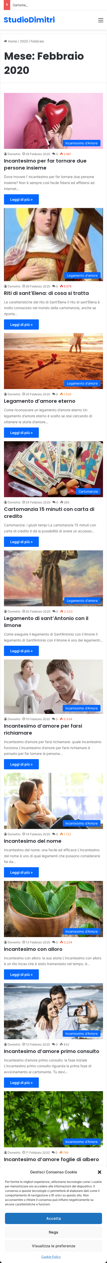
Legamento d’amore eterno (39, 401)
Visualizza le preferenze (53, 1246)
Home (12, 41)
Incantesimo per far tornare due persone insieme (45, 164)
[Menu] (100, 21)
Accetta (53, 1218)
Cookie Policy (51, 1257)
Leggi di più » (21, 199)
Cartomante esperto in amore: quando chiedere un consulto (59, 5)
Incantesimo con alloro (33, 949)
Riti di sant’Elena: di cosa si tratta (46, 293)
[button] (99, 1172)
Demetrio (14, 154)
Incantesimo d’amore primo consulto (51, 1051)
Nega (53, 1232)
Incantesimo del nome (32, 841)
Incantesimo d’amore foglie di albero (51, 1159)
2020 (24, 41)
